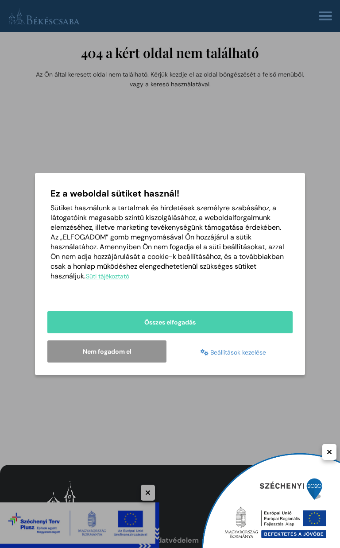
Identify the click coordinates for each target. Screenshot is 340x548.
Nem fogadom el (107, 351)
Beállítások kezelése (237, 352)
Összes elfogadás (170, 322)
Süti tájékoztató (107, 276)
